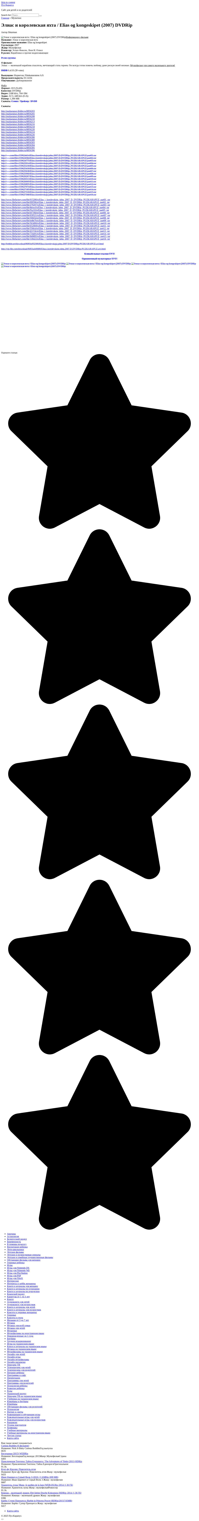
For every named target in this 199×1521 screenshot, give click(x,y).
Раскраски (12, 1422)
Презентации (13, 1378)
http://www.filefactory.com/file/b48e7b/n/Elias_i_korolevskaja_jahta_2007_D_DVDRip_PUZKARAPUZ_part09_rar (55, 220)
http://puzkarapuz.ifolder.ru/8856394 (18, 145)
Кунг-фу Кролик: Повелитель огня (18, 1469)
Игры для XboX (15, 1278)
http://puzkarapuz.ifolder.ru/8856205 (18, 113)
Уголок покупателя (16, 1425)
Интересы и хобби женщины (21, 1283)
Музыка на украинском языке (21, 1349)
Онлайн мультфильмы (18, 1359)
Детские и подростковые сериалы (23, 1255)
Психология (13, 1409)
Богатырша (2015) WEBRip (14, 1453)
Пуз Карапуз (7, 5)
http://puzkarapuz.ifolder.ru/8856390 (18, 137)
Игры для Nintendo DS (18, 1268)
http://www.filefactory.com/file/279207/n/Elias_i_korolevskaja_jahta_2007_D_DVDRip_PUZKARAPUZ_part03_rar (55, 205)
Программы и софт (16, 1375)
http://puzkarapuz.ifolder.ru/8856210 (18, 119)
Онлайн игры (14, 1357)
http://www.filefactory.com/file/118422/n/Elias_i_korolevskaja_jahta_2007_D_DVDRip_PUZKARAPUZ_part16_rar (55, 239)
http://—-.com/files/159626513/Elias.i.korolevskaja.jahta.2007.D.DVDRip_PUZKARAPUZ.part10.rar (48, 179)
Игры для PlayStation (17, 1273)
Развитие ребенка (15, 1388)
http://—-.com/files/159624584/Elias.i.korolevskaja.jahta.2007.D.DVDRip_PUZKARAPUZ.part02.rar (48, 158)
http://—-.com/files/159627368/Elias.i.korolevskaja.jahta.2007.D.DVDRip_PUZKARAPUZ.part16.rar (48, 194)
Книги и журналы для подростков (24, 1310)
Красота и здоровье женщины (22, 1312)
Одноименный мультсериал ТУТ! (99, 258)
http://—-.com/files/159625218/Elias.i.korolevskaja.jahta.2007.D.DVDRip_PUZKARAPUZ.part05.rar (48, 166)
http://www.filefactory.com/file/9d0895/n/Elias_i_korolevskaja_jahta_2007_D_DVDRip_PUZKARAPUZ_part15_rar (55, 236)
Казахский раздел (15, 1294)
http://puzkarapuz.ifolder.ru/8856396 (18, 150)
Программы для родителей (20, 1383)
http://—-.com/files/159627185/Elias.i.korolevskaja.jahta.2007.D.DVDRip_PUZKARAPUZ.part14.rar (48, 189)
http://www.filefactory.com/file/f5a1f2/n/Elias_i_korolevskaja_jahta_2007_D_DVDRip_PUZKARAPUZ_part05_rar (55, 210)
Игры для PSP (14, 1275)
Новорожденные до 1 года (20, 1336)
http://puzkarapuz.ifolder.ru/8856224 (18, 132)
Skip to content (8, 2)
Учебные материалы (17, 1430)
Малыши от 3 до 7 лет (18, 1320)
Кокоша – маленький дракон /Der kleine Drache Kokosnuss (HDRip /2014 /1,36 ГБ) (41, 1493)
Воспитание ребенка (17, 1247)
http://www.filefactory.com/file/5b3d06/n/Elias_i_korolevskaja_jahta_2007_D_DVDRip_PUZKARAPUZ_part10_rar (55, 223)
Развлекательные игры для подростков (26, 1420)
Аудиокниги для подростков (21, 1304)
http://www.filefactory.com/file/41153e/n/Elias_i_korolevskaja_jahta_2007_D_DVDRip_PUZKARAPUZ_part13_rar (55, 231)
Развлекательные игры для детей (23, 1417)
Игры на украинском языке (20, 1344)
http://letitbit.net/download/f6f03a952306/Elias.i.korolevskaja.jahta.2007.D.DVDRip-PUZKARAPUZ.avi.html (52, 244)
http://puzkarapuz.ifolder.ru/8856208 (18, 116)
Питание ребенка (15, 1372)
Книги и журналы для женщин (22, 1286)
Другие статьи (14, 1435)
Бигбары (11, 1338)
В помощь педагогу (17, 1244)
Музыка (11, 1323)
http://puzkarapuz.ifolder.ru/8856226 (18, 134)
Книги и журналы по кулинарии (23, 1289)
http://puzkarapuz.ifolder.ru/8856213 (18, 121)
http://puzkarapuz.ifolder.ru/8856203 (18, 111)
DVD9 (34, 101)
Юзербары (12, 1404)
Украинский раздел (16, 1393)
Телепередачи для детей (19, 1367)
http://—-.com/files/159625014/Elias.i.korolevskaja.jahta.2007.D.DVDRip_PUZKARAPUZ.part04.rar (48, 163)
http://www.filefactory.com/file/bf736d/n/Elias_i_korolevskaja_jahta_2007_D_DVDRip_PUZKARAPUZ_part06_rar (55, 212)
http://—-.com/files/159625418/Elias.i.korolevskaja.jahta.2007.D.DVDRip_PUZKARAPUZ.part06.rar (48, 168)
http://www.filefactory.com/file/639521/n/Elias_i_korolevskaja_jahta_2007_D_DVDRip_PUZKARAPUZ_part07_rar (55, 215)
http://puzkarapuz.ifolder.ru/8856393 (18, 142)
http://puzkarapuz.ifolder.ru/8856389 (18, 140)
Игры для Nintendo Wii (18, 1270)
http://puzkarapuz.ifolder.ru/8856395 (18, 148)
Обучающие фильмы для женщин (23, 1260)
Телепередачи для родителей (21, 1370)
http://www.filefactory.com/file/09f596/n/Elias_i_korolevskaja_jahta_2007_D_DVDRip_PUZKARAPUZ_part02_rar (55, 202)
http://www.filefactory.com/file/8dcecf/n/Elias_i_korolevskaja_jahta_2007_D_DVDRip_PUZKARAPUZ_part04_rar (55, 207)
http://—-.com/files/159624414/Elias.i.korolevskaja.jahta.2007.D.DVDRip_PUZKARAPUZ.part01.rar (48, 155)
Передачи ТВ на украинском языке (24, 1396)
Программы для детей (18, 1380)
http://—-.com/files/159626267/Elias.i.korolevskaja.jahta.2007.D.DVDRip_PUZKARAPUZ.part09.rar (48, 176)
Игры (10, 1265)
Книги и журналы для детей (21, 1307)
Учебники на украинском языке (23, 1399)
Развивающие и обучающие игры (23, 1414)
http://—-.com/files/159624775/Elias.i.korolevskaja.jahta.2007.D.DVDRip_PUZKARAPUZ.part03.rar (48, 160)
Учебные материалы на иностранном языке (28, 1433)
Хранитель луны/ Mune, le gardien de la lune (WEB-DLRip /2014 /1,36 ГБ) (37, 1485)
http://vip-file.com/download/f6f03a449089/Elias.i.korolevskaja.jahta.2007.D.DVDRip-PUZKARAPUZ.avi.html (53, 249)
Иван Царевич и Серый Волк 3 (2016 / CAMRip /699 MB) (29, 1477)
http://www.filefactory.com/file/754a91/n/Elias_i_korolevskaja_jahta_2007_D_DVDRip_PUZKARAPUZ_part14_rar (55, 233)
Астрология (13, 1236)
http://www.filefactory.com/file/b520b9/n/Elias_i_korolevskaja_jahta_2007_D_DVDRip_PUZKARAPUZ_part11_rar (55, 226)
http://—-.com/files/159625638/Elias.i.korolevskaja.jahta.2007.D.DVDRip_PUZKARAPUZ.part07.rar (48, 171)
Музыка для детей (16, 1328)
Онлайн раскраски (16, 1362)
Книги (10, 1299)
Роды (9, 1391)
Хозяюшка (12, 1427)
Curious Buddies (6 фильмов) (15, 1445)
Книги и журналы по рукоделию (23, 1291)
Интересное (13, 1281)
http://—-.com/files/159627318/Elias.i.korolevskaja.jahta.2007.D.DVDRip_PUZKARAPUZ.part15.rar (48, 192)
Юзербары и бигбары (17, 1401)
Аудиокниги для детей (18, 1302)
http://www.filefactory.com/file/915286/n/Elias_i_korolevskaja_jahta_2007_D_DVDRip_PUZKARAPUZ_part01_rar (55, 199)
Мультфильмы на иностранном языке (25, 1333)
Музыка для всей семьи (18, 1325)
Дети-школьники (15, 1249)
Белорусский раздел (17, 1239)
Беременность (14, 1241)
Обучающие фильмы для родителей (24, 1406)
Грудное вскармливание (19, 1341)
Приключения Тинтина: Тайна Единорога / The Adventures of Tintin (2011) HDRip (41, 1461)
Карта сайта (13, 1438)
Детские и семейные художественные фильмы (30, 1257)
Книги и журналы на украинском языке (27, 1346)
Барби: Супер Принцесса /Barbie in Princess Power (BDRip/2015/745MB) (36, 1500)
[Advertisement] (88, 290)
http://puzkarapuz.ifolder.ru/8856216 (18, 124)
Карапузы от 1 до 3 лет (18, 1296)
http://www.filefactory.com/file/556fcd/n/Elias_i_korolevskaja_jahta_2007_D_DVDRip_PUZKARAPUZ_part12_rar (55, 228)
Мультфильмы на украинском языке (25, 1351)
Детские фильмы (15, 1252)
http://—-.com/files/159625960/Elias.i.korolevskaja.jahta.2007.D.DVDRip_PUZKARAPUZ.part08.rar (48, 173)
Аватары (11, 1234)
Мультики (12, 1330)
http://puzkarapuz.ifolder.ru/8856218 (18, 127)
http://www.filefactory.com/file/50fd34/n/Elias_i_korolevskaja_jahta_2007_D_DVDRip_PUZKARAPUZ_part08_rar (55, 218)
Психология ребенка (17, 1385)
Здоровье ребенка (15, 1262)
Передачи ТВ (13, 1365)
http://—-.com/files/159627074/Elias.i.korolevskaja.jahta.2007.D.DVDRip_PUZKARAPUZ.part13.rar (48, 187)
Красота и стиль (15, 1317)
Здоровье (11, 1315)
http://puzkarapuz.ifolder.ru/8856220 (18, 129)
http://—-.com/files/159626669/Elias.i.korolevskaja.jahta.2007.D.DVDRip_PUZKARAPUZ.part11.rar (48, 181)
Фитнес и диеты (15, 1412)
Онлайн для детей (16, 1354)
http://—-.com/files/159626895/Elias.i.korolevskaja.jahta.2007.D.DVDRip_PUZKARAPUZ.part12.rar (48, 184)
